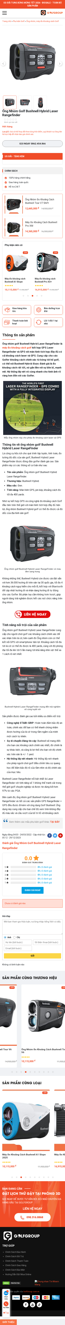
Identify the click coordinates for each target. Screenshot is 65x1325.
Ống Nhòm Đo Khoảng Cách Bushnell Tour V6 (25, 1051)
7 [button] (39, 1072)
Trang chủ (6, 21)
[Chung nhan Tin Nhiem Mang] (49, 1283)
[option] (32, 62)
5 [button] (41, 295)
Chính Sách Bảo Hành (15, 1252)
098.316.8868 (34, 1217)
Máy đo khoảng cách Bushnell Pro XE (15, 280)
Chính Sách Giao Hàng (15, 1265)
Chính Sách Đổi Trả (14, 1256)
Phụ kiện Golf (18, 21)
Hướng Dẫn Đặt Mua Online (18, 1274)
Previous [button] (3, 63)
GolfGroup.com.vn (31, 1291)
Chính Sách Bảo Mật (15, 1270)
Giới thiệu (8, 1322)
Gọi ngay (32, 143)
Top (7, 1313)
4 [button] (37, 295)
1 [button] (23, 295)
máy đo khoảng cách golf (16, 347)
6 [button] (34, 1072)
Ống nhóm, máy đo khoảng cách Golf (42, 21)
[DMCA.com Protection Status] (16, 1283)
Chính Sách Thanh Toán (16, 1261)
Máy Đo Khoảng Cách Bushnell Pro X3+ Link (26, 1154)
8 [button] (43, 1072)
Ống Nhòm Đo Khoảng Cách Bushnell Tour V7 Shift (39, 201)
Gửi (32, 956)
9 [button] (48, 1072)
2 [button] (27, 295)
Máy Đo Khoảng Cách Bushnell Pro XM (41, 224)
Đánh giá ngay (33, 890)
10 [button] (52, 1072)
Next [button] (59, 63)
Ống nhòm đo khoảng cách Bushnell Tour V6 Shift (46, 280)
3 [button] (32, 295)
